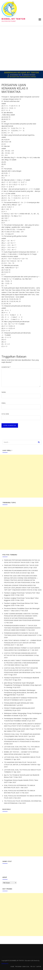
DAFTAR (38, 966)
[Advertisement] (21, 48)
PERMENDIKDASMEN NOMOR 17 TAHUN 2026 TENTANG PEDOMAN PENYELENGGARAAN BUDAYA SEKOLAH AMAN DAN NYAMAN (22, 627)
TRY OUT (32, 966)
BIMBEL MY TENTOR (13, 19)
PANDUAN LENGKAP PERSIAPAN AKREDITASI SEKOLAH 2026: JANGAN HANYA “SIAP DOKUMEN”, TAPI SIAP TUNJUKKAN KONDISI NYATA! (22, 587)
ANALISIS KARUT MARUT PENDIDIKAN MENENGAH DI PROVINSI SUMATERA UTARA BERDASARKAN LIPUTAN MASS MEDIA (22, 662)
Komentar (6, 367)
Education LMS (29, 960)
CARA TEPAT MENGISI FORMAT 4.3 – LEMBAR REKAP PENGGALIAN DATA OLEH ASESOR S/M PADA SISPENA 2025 (22, 642)
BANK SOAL (25, 966)
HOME (12, 966)
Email (4, 403)
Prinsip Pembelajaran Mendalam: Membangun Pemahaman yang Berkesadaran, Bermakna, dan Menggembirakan (20, 692)
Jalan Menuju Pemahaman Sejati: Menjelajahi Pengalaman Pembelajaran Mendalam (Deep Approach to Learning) (22, 685)
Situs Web (5, 414)
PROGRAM (18, 966)
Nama (4, 392)
